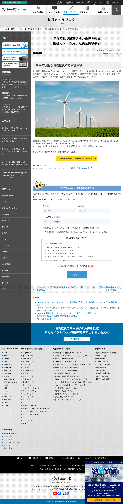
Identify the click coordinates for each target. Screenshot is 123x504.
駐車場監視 (100, 359)
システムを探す (54, 12)
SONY (4, 258)
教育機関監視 (101, 367)
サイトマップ (86, 458)
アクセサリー (28, 385)
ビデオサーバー (29, 420)
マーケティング (9, 445)
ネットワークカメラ (96, 2)
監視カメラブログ (71, 12)
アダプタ (26, 423)
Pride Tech (8, 400)
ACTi (5, 388)
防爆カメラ (27, 379)
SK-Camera (8, 370)
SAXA (6, 403)
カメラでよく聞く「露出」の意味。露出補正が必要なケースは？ (14, 163)
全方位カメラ (28, 370)
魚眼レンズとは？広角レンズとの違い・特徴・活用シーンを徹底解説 (14, 151)
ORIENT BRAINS (10, 382)
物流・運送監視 (102, 376)
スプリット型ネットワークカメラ (35, 411)
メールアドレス (51, 217)
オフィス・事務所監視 (104, 364)
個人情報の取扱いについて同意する (76, 266)
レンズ (25, 403)
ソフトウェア (28, 397)
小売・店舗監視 (102, 361)
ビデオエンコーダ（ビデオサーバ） (36, 409)
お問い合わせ (103, 12)
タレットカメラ (29, 361)
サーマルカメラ (29, 364)
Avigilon (6, 385)
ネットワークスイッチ (31, 388)
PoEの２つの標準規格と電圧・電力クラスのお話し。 (14, 140)
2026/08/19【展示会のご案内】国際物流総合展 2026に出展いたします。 (14, 95)
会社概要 (101, 458)
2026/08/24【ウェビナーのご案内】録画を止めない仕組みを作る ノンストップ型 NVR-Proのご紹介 (14, 83)
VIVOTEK (5, 245)
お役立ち (5, 227)
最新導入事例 (63, 232)
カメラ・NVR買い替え (12, 442)
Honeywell (7, 367)
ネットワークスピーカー (32, 391)
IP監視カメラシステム (62, 349)
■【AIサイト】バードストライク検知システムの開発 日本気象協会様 (61, 168)
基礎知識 (5, 220)
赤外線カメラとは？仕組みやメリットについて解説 (14, 129)
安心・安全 (8, 448)
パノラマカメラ (29, 367)
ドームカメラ (28, 356)
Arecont (5, 270)
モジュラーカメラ (29, 376)
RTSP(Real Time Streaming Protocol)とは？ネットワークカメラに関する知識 (14, 175)
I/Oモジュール (28, 400)
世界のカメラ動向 (81, 232)
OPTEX (6, 406)
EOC (5, 394)
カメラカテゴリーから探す (32, 349)
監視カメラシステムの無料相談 (60, 458)
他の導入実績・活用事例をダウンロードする (78, 158)
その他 (4, 289)
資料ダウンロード (87, 12)
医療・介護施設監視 (103, 379)
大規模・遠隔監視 (10, 433)
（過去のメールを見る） (66, 199)
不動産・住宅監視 (103, 373)
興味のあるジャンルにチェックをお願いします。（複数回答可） (71, 228)
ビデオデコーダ (29, 417)
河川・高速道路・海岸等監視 (107, 353)
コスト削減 (8, 439)
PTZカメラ (27, 359)
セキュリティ (9, 436)
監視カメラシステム (9, 208)
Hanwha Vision (7, 196)
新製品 (4, 233)
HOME (22, 458)
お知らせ (5, 283)
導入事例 (5, 214)
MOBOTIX (6, 264)
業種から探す (100, 349)
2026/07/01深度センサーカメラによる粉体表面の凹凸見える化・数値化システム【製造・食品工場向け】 (14, 108)
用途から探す (7, 429)
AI (61, 2)
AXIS (4, 239)
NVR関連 (5, 276)
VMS (71, 2)
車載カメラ (27, 373)
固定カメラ (27, 353)
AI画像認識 (49, 232)
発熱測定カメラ (29, 382)
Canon (4, 252)
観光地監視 (100, 370)
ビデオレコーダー (29, 406)
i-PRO (4, 202)
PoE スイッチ (28, 394)
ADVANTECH (9, 379)
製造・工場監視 (102, 356)
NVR (81, 2)
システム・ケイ (114, 2)
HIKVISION (8, 397)
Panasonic (8, 373)
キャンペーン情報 (100, 232)
